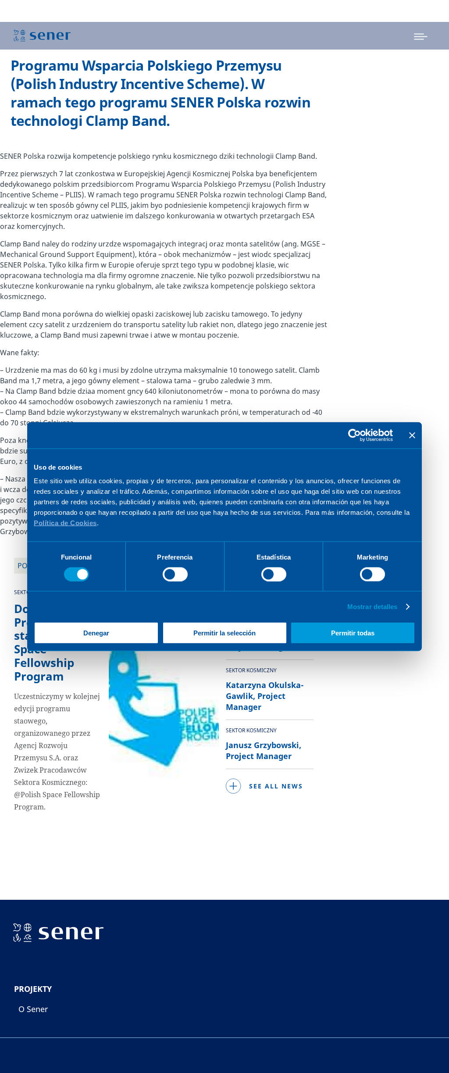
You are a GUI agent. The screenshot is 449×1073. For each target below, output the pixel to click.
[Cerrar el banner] (412, 435)
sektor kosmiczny (251, 670)
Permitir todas (352, 633)
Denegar (96, 633)
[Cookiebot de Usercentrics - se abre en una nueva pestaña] (354, 435)
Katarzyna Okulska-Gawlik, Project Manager (265, 696)
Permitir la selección (224, 633)
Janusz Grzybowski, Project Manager (263, 750)
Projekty (33, 989)
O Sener (33, 1009)
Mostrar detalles (372, 606)
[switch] (175, 574)
